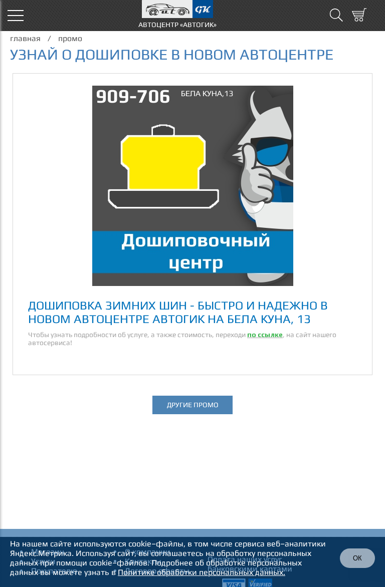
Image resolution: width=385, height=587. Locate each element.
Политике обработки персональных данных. (201, 572)
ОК (357, 558)
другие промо (193, 405)
